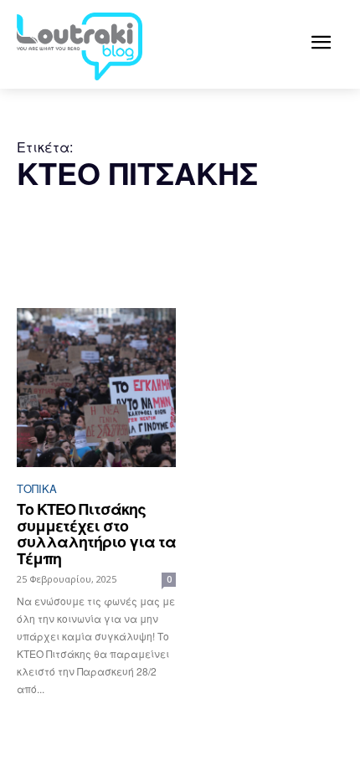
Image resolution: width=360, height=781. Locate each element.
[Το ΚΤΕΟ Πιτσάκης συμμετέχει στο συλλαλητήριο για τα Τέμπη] (96, 387)
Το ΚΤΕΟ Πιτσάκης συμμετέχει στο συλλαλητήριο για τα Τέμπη (96, 533)
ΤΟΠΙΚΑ (37, 488)
